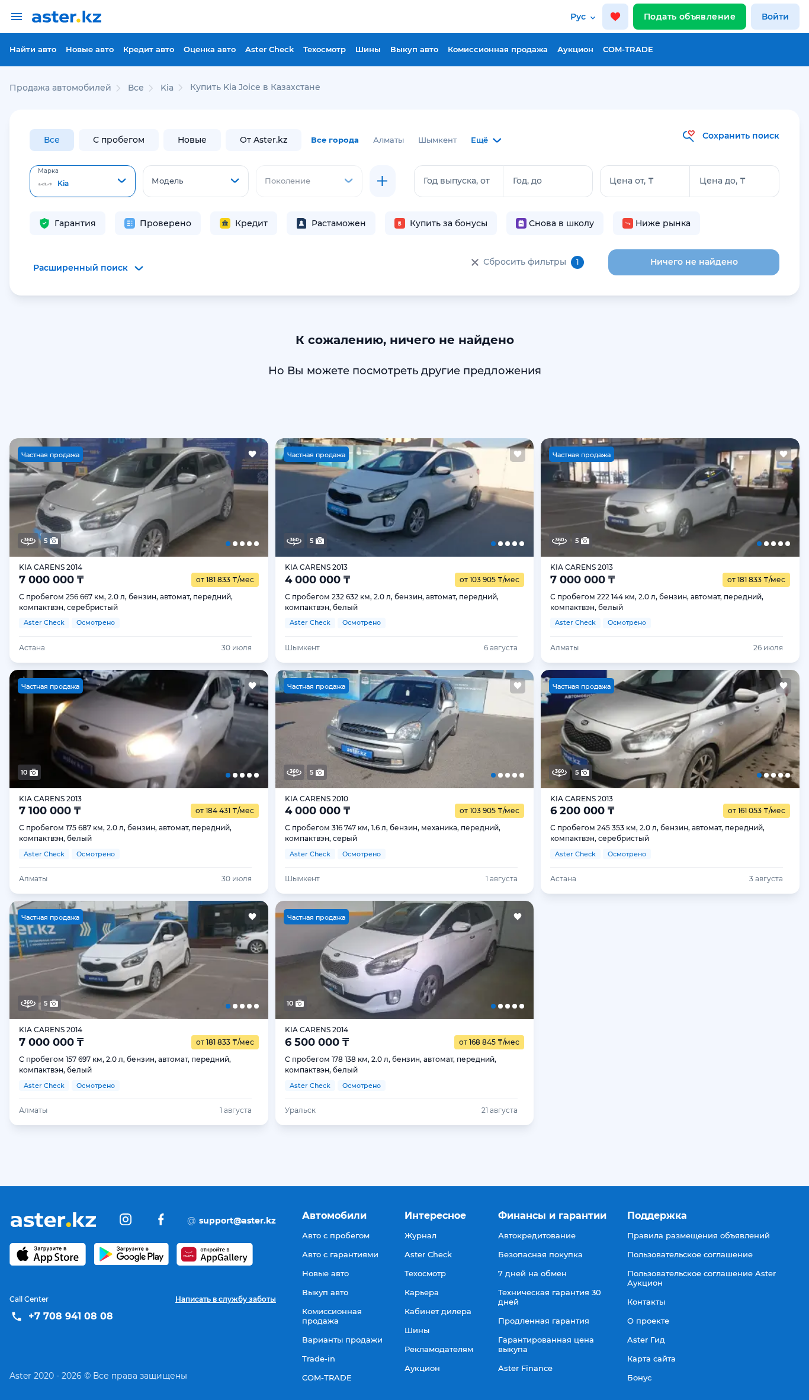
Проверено (165, 223)
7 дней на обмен (532, 1273)
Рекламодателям (438, 1349)
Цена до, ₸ (722, 180)
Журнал (420, 1235)
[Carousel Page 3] (139, 497)
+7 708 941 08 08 (70, 1316)
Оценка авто (210, 49)
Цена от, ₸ (631, 180)
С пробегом (119, 139)
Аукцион (575, 49)
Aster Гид (646, 1339)
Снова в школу (561, 223)
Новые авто (90, 49)
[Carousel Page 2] (87, 497)
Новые (192, 139)
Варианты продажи (342, 1339)
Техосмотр (324, 49)
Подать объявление (690, 16)
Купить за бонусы (448, 223)
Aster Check (269, 49)
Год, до (527, 180)
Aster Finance (525, 1368)
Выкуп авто (414, 49)
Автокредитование (537, 1235)
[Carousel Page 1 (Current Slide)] (35, 497)
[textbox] (82, 182)
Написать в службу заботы (225, 1299)
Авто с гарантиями (340, 1254)
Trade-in (318, 1358)
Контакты (646, 1301)
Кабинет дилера (437, 1311)
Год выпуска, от (456, 180)
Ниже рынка (663, 223)
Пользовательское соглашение (690, 1254)
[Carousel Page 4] (190, 497)
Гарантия (75, 223)
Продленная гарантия (543, 1320)
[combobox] (83, 181)
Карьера (421, 1292)
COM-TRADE (628, 49)
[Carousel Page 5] (242, 497)
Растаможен (339, 223)
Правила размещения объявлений (698, 1235)
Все (52, 139)
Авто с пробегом (336, 1235)
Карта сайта (651, 1358)
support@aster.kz (231, 1220)
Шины (368, 49)
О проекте (648, 1320)
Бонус (639, 1377)
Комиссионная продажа (498, 49)
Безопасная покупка (540, 1254)
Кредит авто (148, 49)
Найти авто (32, 49)
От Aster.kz (263, 139)
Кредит (251, 223)
